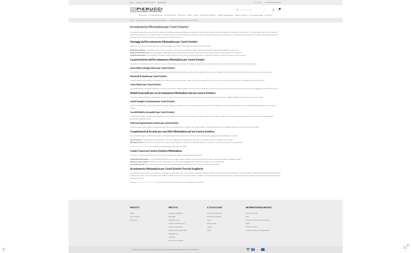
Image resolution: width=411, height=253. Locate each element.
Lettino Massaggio (156, 15)
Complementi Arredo (208, 15)
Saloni (195, 15)
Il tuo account (214, 207)
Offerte (132, 213)
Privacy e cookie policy (176, 227)
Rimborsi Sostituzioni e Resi (177, 230)
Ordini (209, 220)
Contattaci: (139, 2)
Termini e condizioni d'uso (177, 223)
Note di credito (212, 223)
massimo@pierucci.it (263, 230)
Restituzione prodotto (214, 216)
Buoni (209, 230)
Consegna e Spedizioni (176, 213)
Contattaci (268, 15)
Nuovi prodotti (134, 216)
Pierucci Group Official (176, 240)
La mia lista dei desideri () (273, 2)
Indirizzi (209, 227)
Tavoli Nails (142, 15)
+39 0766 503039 (149, 2)
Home (131, 2)
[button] (405, 247)
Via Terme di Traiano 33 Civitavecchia (258, 220)
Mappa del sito (173, 234)
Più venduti (133, 220)
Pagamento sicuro (174, 220)
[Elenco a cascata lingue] (273, 10)
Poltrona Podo (170, 15)
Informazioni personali (214, 213)
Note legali (172, 216)
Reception (181, 15)
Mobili (189, 15)
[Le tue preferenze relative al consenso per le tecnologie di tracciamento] (4, 249)
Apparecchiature (241, 15)
